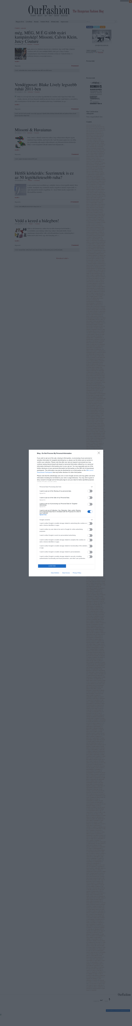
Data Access (66, 573)
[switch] (89, 491)
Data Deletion (55, 573)
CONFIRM (52, 566)
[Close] (99, 453)
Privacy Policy (77, 573)
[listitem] (66, 487)
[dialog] (66, 513)
